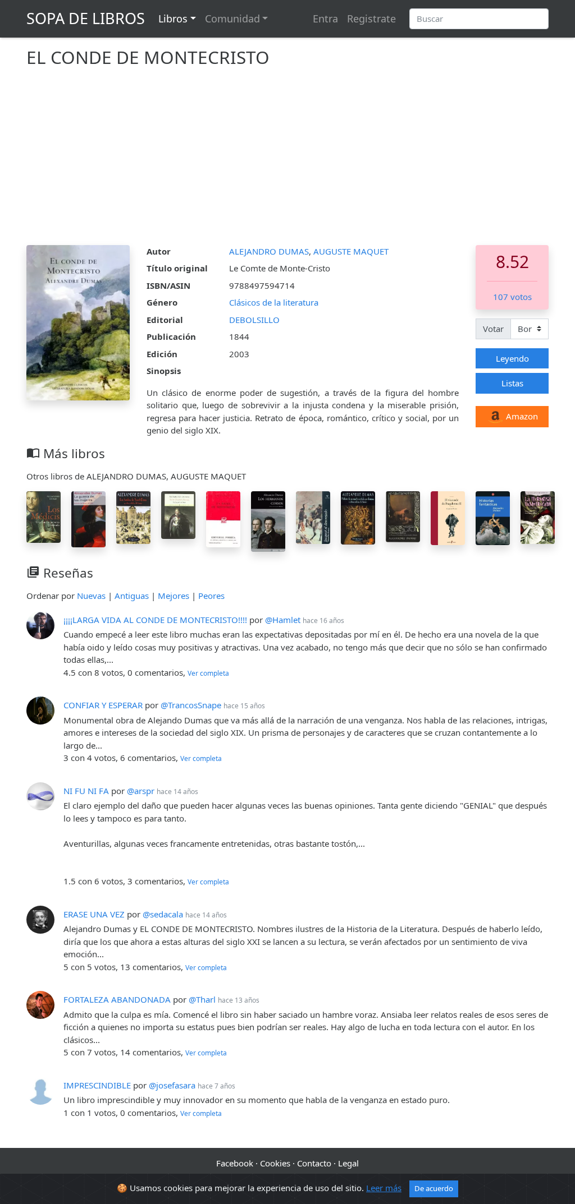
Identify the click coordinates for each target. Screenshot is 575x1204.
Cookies (275, 1163)
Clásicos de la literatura (273, 302)
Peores (211, 595)
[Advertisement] (287, 160)
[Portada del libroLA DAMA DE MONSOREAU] (223, 518)
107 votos (512, 296)
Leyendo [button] (512, 358)
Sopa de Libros (85, 18)
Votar (493, 328)
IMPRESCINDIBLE (97, 1085)
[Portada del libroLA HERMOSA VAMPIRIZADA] (538, 516)
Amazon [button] (521, 416)
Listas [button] (512, 383)
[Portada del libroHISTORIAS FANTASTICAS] (493, 517)
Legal (348, 1163)
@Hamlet (282, 619)
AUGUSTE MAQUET (351, 251)
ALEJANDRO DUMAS (269, 251)
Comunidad (232, 18)
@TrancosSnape (191, 705)
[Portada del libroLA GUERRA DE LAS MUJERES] (88, 518)
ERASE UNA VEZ (94, 914)
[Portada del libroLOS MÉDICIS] (43, 516)
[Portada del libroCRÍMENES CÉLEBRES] (403, 516)
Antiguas (132, 595)
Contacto (314, 1163)
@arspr (140, 790)
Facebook (234, 1163)
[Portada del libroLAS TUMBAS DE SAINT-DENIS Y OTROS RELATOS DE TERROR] (133, 516)
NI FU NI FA (86, 790)
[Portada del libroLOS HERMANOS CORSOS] (268, 520)
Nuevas (91, 595)
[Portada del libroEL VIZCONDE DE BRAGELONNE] (448, 517)
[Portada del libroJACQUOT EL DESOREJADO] (313, 516)
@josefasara (172, 1085)
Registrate (371, 18)
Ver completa (208, 673)
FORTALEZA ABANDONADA (117, 999)
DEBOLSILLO (254, 319)
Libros (173, 18)
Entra (325, 18)
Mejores (173, 595)
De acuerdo (433, 1188)
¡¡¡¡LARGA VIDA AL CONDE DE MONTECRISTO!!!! (155, 619)
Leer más (383, 1187)
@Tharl (202, 999)
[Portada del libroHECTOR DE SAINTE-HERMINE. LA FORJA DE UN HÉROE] (178, 514)
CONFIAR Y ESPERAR (103, 705)
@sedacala (163, 914)
